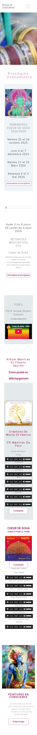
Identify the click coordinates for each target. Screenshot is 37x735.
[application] (18, 459)
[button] (28, 6)
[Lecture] (8, 459)
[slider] (28, 459)
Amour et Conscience (8, 6)
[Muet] (24, 459)
